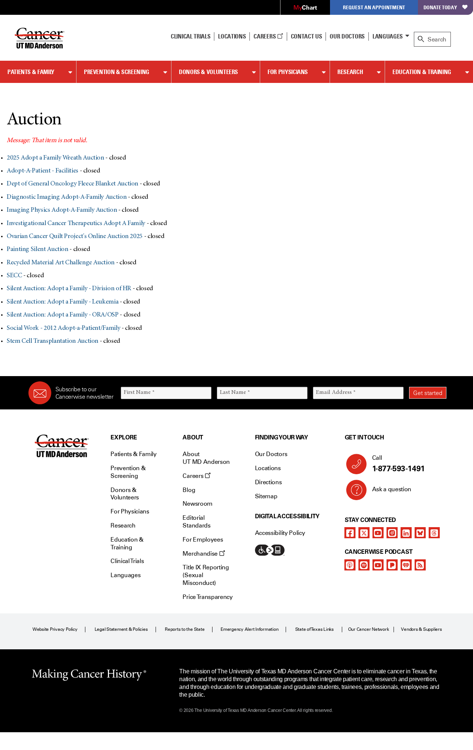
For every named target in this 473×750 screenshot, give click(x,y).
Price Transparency (207, 596)
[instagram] (392, 532)
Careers (265, 36)
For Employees (203, 539)
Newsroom (197, 503)
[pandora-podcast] (392, 564)
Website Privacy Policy (55, 629)
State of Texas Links (314, 629)
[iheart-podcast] (406, 564)
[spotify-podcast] (364, 564)
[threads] (434, 532)
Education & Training (421, 72)
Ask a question (392, 489)
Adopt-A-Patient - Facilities (42, 171)
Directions (268, 482)
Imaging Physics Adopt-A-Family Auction (62, 210)
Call (398, 463)
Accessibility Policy (280, 532)
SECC (14, 275)
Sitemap (266, 496)
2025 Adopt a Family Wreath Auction (55, 158)
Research (350, 72)
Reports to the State (184, 629)
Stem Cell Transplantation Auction (52, 341)
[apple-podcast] (350, 564)
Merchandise (201, 553)
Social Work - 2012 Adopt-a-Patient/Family (63, 328)
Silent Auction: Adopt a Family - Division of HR (69, 288)
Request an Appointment (374, 7)
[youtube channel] (378, 532)
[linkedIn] (406, 532)
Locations (268, 468)
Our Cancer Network (368, 629)
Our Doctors (347, 36)
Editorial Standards (196, 521)
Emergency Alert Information (250, 629)
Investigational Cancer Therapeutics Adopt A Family (76, 223)
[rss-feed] (420, 564)
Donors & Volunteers (208, 72)
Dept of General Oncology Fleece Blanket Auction (72, 184)
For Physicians (288, 72)
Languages (387, 36)
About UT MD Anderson (206, 458)
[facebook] (350, 532)
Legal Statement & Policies (121, 629)
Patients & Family (30, 72)
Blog (189, 489)
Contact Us (306, 36)
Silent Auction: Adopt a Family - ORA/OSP (63, 315)
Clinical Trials (190, 36)
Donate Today (440, 7)
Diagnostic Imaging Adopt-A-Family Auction (66, 197)
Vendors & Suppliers (421, 629)
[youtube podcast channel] (378, 564)
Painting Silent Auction (37, 249)
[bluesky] (420, 532)
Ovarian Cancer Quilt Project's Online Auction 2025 (75, 236)
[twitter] (364, 532)
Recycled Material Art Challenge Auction (61, 263)
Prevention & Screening (116, 72)
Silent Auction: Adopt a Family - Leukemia (62, 302)
